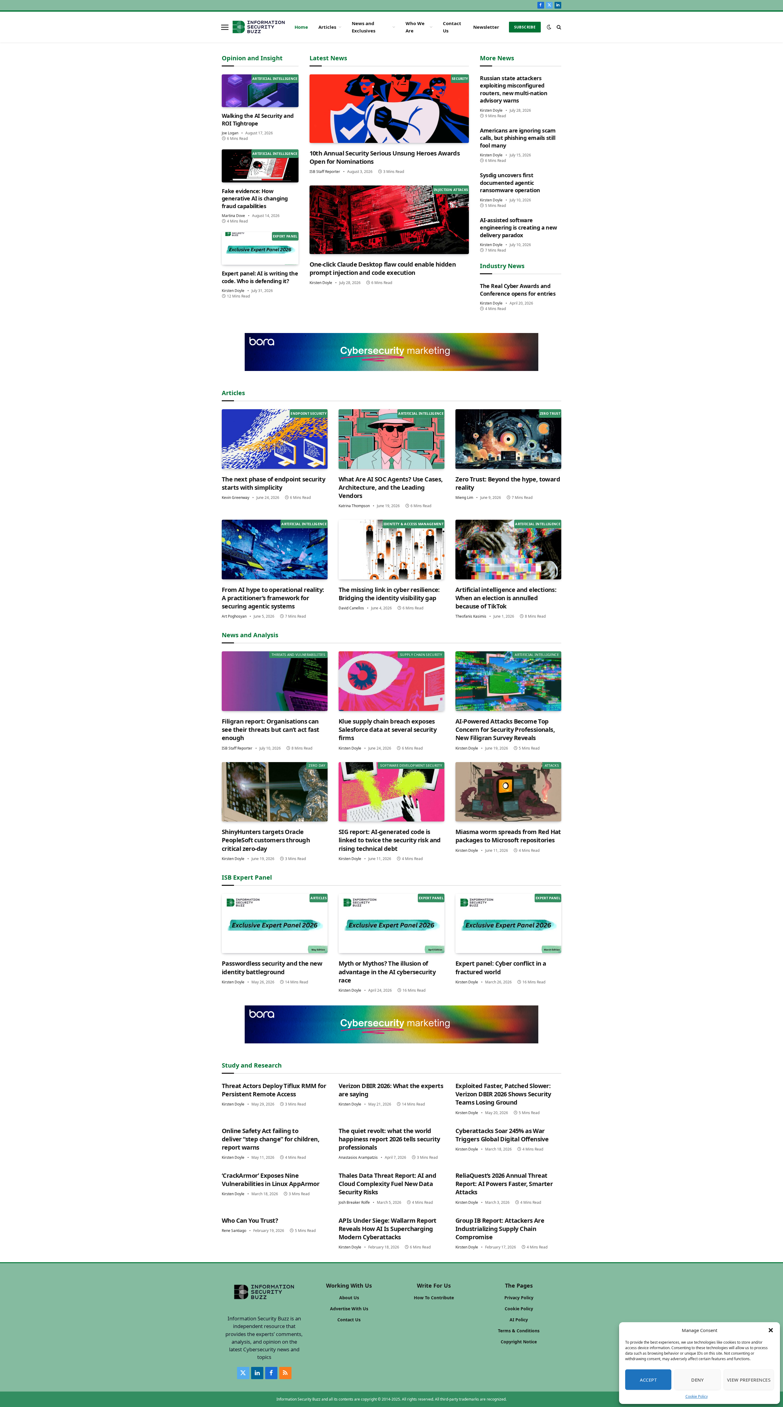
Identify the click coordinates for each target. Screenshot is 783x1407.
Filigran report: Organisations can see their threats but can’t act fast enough (270, 729)
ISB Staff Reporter (325, 171)
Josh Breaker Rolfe (354, 1202)
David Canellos (351, 608)
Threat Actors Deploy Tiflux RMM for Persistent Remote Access (274, 1090)
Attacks (552, 765)
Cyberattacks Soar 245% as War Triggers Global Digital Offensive (501, 1135)
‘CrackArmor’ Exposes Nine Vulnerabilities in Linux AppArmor (270, 1179)
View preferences (748, 1380)
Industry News (502, 266)
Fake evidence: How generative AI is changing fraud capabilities (255, 198)
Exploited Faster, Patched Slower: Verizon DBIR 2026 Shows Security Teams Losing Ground (503, 1094)
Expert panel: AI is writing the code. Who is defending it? (260, 277)
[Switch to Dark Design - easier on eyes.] (549, 26)
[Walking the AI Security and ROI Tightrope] (260, 90)
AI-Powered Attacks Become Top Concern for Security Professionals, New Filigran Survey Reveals (505, 729)
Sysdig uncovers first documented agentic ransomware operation (510, 182)
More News (497, 58)
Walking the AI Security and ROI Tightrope (257, 119)
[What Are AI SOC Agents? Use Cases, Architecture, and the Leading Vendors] (391, 439)
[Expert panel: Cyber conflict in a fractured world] (508, 923)
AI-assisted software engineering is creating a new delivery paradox (518, 227)
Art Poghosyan (234, 616)
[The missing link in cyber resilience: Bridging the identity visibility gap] (391, 549)
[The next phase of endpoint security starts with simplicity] (275, 439)
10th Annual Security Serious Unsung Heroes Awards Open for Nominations (385, 157)
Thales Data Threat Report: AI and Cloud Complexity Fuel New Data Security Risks (387, 1183)
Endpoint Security (309, 413)
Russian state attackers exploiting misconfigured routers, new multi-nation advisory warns (513, 89)
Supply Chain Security (421, 654)
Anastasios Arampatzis (358, 1157)
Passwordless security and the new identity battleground (272, 967)
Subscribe (525, 27)
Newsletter (486, 27)
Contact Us (452, 27)
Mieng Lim (464, 497)
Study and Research (252, 1065)
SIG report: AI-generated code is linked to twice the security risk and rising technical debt (390, 840)
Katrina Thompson (354, 505)
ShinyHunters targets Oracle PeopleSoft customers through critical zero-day (266, 840)
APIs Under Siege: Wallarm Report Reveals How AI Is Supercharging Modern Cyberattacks (387, 1228)
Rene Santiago (234, 1230)
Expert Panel (285, 236)
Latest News (328, 58)
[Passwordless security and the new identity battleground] (275, 923)
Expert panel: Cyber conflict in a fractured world (500, 967)
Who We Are (415, 27)
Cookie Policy (696, 1396)
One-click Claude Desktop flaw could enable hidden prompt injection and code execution (383, 268)
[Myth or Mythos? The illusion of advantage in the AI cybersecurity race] (391, 923)
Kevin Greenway (235, 497)
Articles (327, 27)
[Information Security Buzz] (258, 27)
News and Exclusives (363, 27)
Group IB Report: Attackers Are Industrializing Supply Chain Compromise (499, 1228)
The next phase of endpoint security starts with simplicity (273, 483)
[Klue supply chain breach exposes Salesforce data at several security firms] (391, 681)
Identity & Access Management (413, 524)
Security (460, 78)
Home (301, 27)
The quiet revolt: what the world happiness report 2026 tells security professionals (389, 1139)
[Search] (558, 27)
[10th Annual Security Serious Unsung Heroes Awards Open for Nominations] (389, 108)
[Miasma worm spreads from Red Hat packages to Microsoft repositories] (508, 792)
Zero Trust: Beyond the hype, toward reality (507, 483)
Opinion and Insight (252, 58)
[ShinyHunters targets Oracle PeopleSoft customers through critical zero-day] (275, 792)
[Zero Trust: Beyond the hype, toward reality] (508, 439)
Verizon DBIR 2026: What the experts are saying (391, 1090)
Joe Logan (230, 133)
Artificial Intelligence (275, 78)
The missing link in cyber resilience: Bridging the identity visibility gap (389, 594)
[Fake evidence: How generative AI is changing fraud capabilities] (260, 165)
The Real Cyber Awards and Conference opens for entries (517, 289)
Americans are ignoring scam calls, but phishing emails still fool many (517, 138)
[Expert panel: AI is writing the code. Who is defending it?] (260, 248)
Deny (697, 1380)
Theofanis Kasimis (470, 616)
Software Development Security (411, 765)
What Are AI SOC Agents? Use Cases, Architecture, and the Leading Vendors (391, 487)
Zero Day (317, 765)
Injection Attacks (451, 189)
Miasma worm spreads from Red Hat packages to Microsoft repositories (508, 836)
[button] (771, 1330)
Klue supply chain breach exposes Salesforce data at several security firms (387, 729)
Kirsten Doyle (233, 290)
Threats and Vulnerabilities (298, 654)
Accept (648, 1380)
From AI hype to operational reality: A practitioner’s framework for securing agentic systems (273, 598)
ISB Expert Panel (247, 877)
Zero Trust (550, 413)
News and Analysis (250, 635)
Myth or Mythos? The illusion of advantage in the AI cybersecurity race (387, 971)
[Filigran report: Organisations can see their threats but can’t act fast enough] (275, 681)
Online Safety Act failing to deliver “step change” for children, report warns (270, 1139)
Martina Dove (233, 215)
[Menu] (224, 27)
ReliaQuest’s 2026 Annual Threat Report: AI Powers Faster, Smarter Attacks (504, 1183)
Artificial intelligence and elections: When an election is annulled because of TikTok (505, 598)
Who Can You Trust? (250, 1220)
